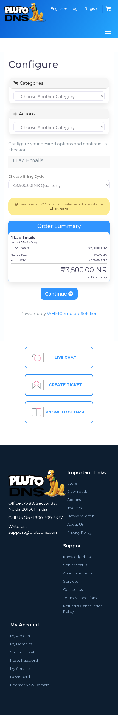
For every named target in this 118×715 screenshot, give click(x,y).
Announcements (77, 573)
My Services (20, 668)
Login (76, 8)
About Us (75, 524)
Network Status (80, 516)
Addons (74, 499)
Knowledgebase (77, 557)
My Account (20, 636)
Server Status (75, 565)
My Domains (21, 644)
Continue (56, 293)
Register (92, 8)
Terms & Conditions (80, 598)
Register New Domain (29, 685)
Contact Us (73, 589)
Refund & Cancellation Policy (83, 609)
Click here (59, 209)
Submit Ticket (22, 652)
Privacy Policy (79, 532)
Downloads (77, 491)
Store (72, 483)
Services (70, 581)
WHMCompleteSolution (72, 313)
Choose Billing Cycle (26, 176)
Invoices (74, 508)
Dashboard (20, 677)
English (57, 8)
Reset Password (24, 660)
